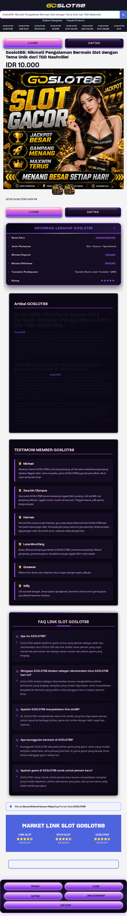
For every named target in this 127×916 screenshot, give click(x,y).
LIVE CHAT (65, 905)
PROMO (35, 886)
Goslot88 (19, 332)
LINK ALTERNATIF (96, 895)
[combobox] (60, 14)
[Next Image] (121, 129)
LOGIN (33, 43)
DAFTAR (94, 43)
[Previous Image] (6, 129)
